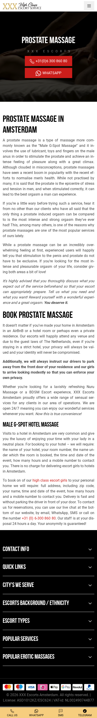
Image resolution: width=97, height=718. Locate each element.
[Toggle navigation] (89, 5)
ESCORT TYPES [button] (16, 621)
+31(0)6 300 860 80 (51, 61)
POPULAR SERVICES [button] (20, 639)
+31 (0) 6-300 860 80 (39, 518)
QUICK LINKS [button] (14, 567)
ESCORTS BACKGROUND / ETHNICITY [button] (36, 603)
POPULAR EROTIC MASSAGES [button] (28, 657)
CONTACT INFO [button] (16, 549)
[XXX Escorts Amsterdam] (22, 5)
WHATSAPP (51, 73)
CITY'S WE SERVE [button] (18, 585)
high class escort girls (49, 480)
